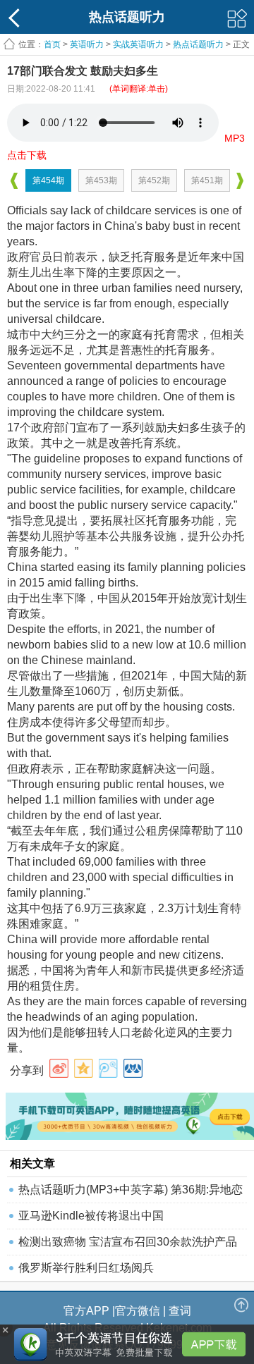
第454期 (48, 180)
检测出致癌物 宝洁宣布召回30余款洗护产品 (127, 1242)
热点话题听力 (198, 44)
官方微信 (137, 1311)
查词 (180, 1311)
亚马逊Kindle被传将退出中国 (91, 1216)
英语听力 (87, 44)
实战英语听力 (138, 44)
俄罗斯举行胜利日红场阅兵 (86, 1268)
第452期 (154, 180)
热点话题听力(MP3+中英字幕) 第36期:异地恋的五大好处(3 (130, 1193)
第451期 (207, 180)
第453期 (101, 180)
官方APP (86, 1311)
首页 (52, 44)
